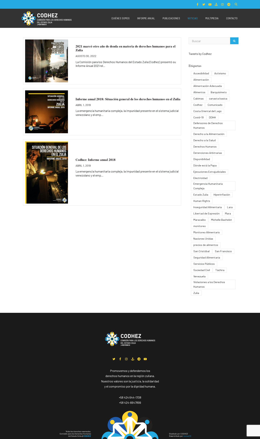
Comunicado (215, 104)
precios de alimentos (205, 244)
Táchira (219, 270)
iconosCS (187, 436)
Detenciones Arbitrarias (207, 152)
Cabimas (198, 98)
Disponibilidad (201, 159)
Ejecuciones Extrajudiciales (209, 171)
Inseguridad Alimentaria (207, 207)
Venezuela (199, 276)
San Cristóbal (201, 251)
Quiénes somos (120, 18)
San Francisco (223, 251)
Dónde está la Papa (205, 165)
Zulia (196, 293)
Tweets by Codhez (200, 53)
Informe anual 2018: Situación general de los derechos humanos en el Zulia (128, 99)
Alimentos (199, 92)
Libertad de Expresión (206, 213)
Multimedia (212, 18)
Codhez (197, 104)
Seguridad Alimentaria (206, 257)
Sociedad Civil (201, 270)
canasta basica (218, 98)
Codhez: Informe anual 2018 (96, 159)
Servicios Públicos (204, 263)
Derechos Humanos (205, 146)
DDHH (212, 117)
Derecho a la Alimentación (208, 134)
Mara (228, 213)
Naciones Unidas (203, 238)
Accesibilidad (201, 73)
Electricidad (200, 178)
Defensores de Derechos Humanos (208, 125)
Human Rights (201, 200)
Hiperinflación (222, 194)
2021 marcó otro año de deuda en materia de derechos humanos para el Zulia (125, 48)
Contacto (232, 18)
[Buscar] (234, 40)
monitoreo (199, 226)
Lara (230, 207)
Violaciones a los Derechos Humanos (209, 284)
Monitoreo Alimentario (206, 232)
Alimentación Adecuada (207, 85)
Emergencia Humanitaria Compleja (208, 186)
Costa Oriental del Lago (207, 111)
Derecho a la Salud (204, 140)
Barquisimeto (219, 92)
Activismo (220, 73)
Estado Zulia (200, 194)
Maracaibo (199, 219)
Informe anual (146, 18)
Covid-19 (198, 117)
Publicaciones (171, 18)
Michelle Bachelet (221, 219)
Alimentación (201, 79)
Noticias (193, 18)
